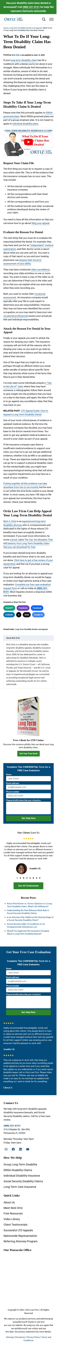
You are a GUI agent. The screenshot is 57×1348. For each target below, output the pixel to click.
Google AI (38, 615)
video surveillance (40, 269)
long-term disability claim (24, 60)
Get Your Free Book (28, 753)
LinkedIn (9, 615)
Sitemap (10, 1337)
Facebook (37, 608)
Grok (27, 615)
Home (5, 28)
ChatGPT (9, 608)
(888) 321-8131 (31, 7)
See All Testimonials (28, 885)
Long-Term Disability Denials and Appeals (25, 28)
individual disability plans (25, 123)
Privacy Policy (33, 1337)
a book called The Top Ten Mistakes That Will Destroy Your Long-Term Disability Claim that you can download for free (28, 543)
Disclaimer (20, 1337)
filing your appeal (40, 223)
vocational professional (15, 316)
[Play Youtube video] (28, 142)
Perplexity (23, 608)
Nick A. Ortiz (9, 521)
